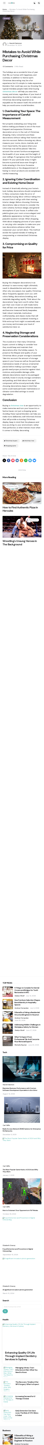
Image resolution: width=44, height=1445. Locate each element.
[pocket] (13, 460)
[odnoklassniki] (21, 460)
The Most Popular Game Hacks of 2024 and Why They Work (20, 1171)
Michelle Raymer (21, 1045)
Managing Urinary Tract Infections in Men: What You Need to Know (26, 1370)
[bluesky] (34, 460)
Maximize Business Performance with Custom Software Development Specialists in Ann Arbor (20, 1089)
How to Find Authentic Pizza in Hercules (20, 509)
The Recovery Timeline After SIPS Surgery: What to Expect (27, 1383)
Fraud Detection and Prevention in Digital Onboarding (18, 1250)
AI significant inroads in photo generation (18, 1290)
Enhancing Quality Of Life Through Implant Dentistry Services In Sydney (21, 1356)
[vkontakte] (17, 460)
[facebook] (8, 460)
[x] (4, 460)
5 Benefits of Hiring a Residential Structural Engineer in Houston (27, 1013)
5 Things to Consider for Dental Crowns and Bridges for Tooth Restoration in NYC (26, 990)
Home (5, 9)
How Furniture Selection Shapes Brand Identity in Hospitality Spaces (27, 1002)
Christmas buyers (12, 441)
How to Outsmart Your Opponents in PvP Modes (20, 1210)
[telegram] (30, 460)
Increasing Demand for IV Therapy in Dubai (25, 1397)
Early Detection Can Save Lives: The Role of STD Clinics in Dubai (26, 1413)
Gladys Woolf (19, 996)
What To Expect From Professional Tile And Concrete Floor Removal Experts (26, 1039)
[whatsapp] (26, 460)
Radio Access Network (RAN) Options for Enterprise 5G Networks (22, 1130)
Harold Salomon (15, 43)
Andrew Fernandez (22, 1008)
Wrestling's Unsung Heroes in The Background (20, 542)
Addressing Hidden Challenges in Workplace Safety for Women (27, 1026)
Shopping (6, 18)
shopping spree (11, 446)
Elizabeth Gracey (9, 1245)
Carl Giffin (6, 1125)
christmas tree (29, 441)
